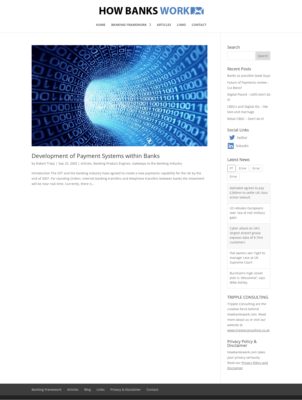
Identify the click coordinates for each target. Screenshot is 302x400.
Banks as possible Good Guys (248, 75)
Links (181, 25)
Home (100, 25)
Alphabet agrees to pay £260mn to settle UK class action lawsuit (249, 192)
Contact (199, 25)
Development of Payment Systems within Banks (96, 156)
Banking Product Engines (112, 163)
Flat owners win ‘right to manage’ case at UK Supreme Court (247, 257)
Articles (164, 25)
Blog (87, 389)
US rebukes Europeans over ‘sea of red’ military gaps (247, 212)
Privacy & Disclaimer (125, 389)
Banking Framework (129, 25)
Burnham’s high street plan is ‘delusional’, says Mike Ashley (247, 278)
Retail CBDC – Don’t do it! (245, 119)
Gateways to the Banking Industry (157, 163)
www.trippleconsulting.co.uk (248, 330)
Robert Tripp (45, 163)
